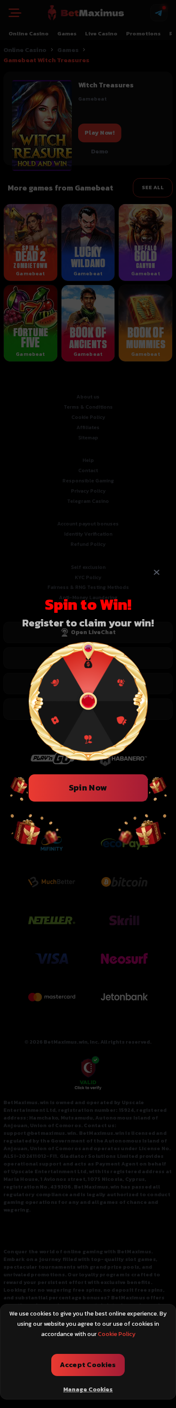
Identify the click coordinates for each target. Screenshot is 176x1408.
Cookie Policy (116, 1334)
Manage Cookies (88, 1389)
